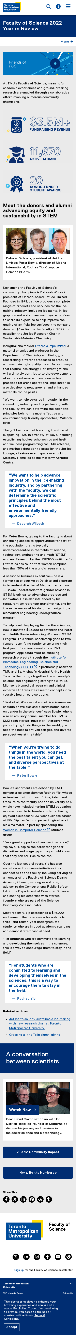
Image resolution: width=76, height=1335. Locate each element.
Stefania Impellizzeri (50, 346)
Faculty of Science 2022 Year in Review (32, 26)
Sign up (19, 1270)
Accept (11, 1327)
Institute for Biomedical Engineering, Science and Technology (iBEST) (35, 662)
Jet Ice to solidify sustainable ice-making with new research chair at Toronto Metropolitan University (39, 1024)
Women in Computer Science (26, 830)
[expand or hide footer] (71, 1284)
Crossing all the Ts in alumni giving (34, 1035)
